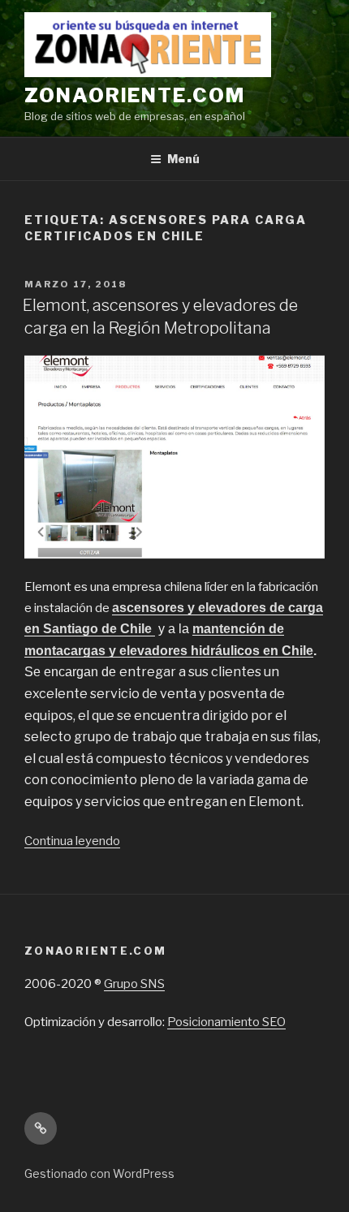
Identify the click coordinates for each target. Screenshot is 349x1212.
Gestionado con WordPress (99, 1173)
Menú (183, 159)
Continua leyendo (72, 841)
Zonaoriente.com (134, 95)
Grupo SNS (134, 984)
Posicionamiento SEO (226, 1022)
